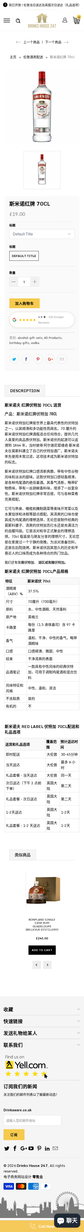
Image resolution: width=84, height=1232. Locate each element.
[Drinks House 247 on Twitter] (7, 1149)
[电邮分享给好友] (62, 359)
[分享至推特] (14, 359)
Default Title (24, 255)
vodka (35, 342)
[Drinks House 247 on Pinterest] (39, 1149)
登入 (65, 20)
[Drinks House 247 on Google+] (23, 1149)
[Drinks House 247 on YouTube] (31, 1149)
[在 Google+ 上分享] (50, 359)
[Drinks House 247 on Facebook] (15, 1149)
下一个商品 (53, 42)
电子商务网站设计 (18, 1176)
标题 (12, 225)
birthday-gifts (19, 342)
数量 (12, 272)
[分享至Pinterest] (38, 359)
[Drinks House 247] (42, 22)
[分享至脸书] (26, 359)
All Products (53, 337)
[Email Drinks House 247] (55, 1149)
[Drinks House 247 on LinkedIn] (47, 1149)
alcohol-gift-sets (30, 337)
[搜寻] (18, 18)
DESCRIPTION (25, 390)
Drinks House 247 (32, 1165)
